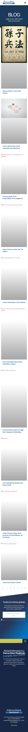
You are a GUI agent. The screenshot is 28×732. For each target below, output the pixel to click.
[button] (25, 2)
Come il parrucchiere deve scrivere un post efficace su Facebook (12, 535)
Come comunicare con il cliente (14, 302)
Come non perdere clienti (12, 582)
